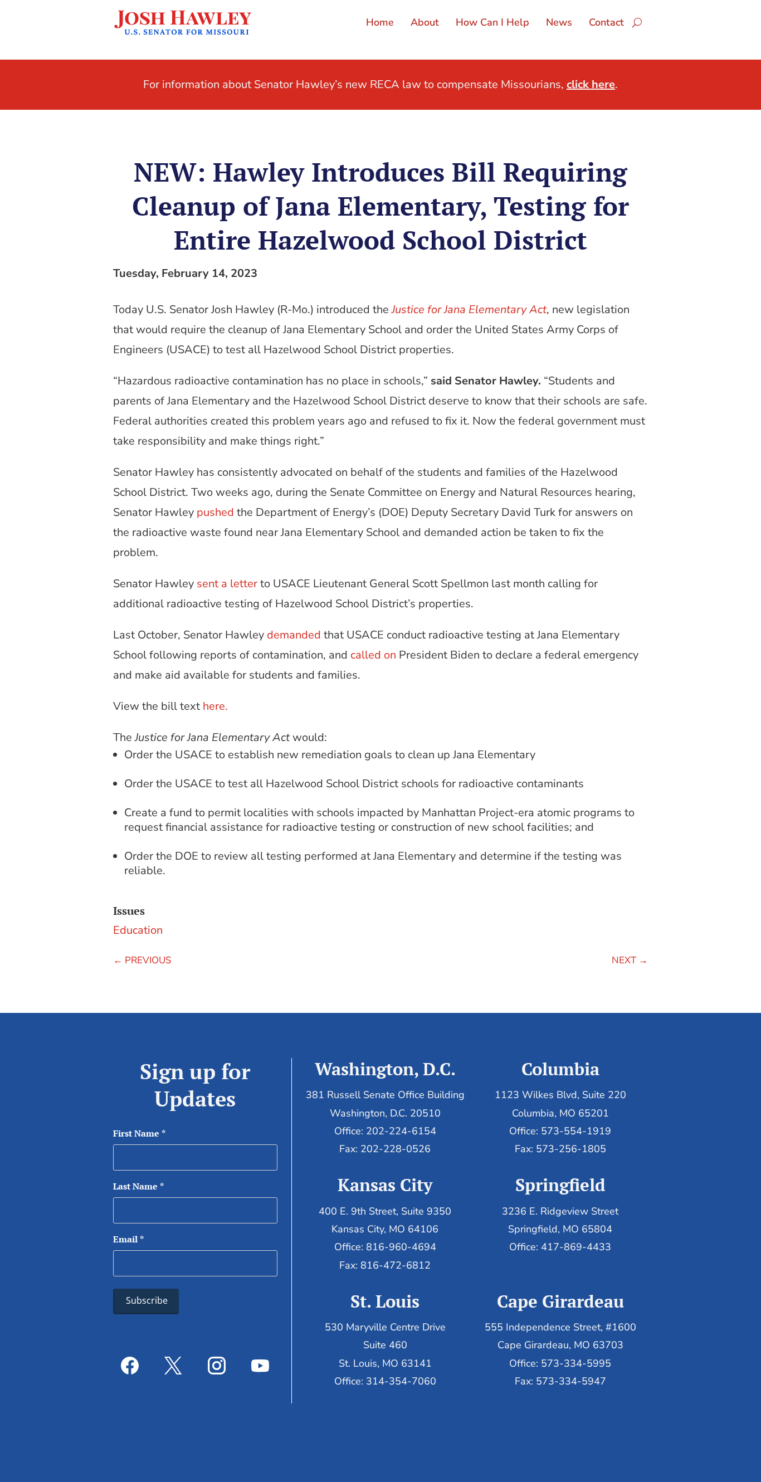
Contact (606, 22)
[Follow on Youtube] (260, 1365)
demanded (294, 634)
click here (591, 84)
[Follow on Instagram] (216, 1365)
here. (215, 706)
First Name (139, 1133)
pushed (215, 512)
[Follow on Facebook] (130, 1365)
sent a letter (227, 583)
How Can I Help (492, 22)
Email (128, 1239)
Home (380, 22)
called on (373, 654)
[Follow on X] (173, 1365)
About (425, 22)
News (559, 22)
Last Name (138, 1186)
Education (138, 930)
